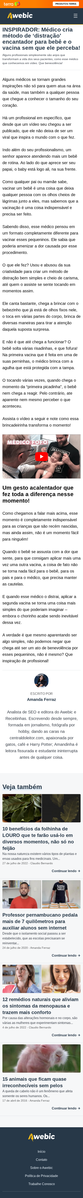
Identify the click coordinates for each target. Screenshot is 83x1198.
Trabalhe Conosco (41, 1184)
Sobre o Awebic (41, 1167)
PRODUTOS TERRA (65, 4)
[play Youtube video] (41, 456)
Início (41, 1151)
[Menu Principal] (75, 16)
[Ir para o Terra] (12, 4)
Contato (41, 1159)
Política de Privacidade (41, 1176)
